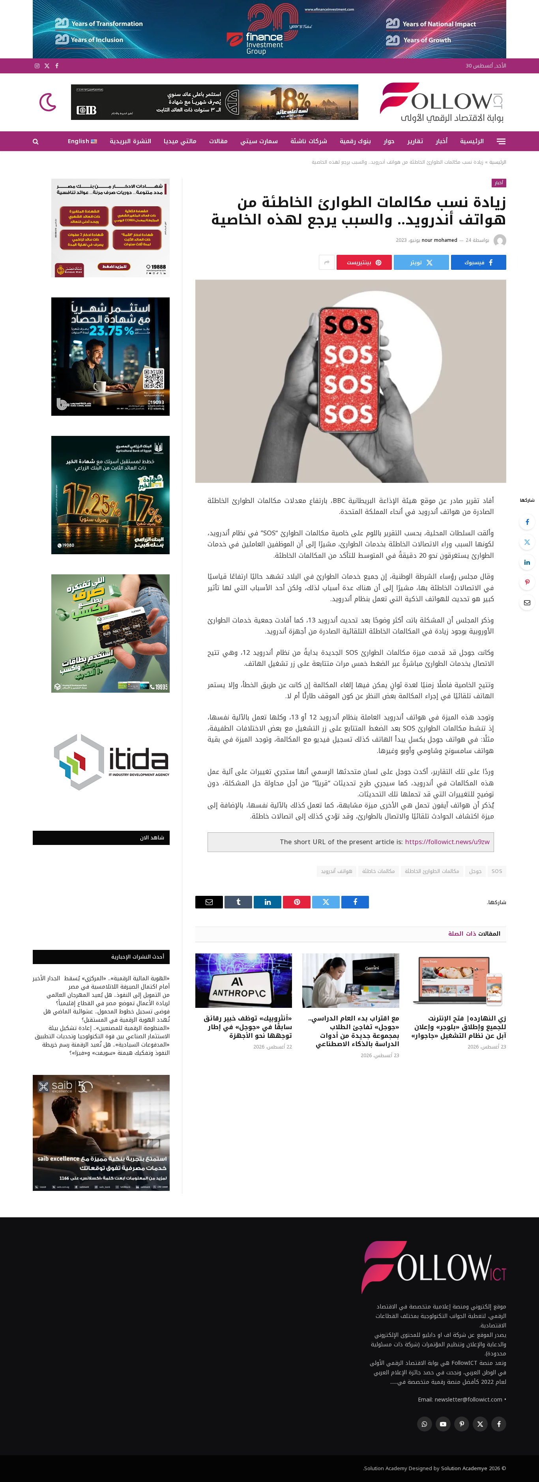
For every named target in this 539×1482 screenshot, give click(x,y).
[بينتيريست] (527, 582)
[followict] (439, 102)
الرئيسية (472, 141)
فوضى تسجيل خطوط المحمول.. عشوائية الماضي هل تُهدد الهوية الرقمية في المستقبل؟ (106, 1015)
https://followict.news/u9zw (447, 842)
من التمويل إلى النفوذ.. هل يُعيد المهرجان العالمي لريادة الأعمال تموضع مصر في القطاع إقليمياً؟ (108, 999)
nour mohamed (439, 240)
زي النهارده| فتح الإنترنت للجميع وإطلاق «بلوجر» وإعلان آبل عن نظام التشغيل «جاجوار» (458, 1027)
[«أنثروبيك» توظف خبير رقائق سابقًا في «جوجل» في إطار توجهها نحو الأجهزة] (243, 980)
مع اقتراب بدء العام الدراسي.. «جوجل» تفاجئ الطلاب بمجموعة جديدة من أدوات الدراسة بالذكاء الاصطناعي (353, 1031)
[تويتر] (527, 542)
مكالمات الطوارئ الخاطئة (432, 871)
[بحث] (36, 141)
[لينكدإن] (527, 562)
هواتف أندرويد (336, 871)
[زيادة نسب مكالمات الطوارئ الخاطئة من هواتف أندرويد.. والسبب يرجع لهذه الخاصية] (350, 381)
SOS (497, 871)
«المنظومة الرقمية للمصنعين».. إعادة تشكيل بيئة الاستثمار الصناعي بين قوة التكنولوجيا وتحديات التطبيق (102, 1032)
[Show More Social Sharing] (327, 262)
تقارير (415, 141)
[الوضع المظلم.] (48, 102)
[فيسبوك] (527, 522)
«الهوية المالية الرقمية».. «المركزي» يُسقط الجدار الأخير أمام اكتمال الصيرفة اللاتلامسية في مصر (101, 982)
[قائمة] (501, 141)
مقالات (218, 141)
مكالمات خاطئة (378, 871)
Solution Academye (464, 1468)
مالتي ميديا (180, 141)
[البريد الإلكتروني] (527, 602)
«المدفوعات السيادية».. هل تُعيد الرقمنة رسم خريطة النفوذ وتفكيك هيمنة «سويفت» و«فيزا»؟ (106, 1048)
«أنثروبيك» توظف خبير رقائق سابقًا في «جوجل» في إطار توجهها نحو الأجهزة (248, 1027)
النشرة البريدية (130, 141)
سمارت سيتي (259, 141)
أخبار (441, 141)
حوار (389, 141)
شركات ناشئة (308, 141)
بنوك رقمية (355, 141)
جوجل (475, 871)
